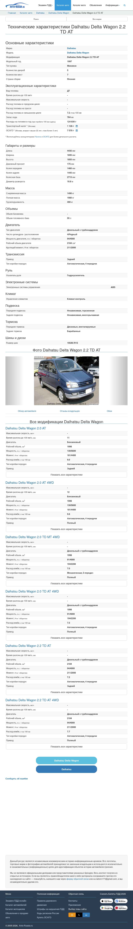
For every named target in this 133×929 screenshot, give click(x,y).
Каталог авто (63, 5)
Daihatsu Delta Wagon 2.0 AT (25, 428)
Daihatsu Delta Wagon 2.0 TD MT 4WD (32, 536)
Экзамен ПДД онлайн (15, 900)
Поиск (36, 19)
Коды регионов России (48, 913)
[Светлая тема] (72, 915)
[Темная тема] (79, 915)
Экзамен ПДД (44, 5)
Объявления (96, 5)
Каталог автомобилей (15, 904)
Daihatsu (40, 12)
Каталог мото (79, 5)
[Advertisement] (66, 817)
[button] (14, 380)
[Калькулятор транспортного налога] (76, 125)
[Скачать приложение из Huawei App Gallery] (121, 908)
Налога (38, 136)
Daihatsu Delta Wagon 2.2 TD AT (28, 645)
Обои (109, 410)
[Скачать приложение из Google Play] (106, 908)
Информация (112, 5)
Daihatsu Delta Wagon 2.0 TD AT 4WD (32, 591)
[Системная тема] (86, 915)
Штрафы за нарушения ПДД (50, 909)
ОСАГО (46, 136)
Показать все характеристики (66, 474)
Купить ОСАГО (44, 917)
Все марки (97, 19)
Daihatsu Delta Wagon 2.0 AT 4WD (29, 482)
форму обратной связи (78, 878)
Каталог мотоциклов (15, 909)
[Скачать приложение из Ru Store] (121, 901)
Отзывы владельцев (70, 410)
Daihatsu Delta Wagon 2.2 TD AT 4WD (32, 700)
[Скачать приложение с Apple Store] (106, 901)
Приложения (74, 904)
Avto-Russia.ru (26, 925)
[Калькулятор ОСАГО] (76, 130)
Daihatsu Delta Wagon (58, 12)
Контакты (72, 900)
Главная (12, 12)
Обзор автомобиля (27, 410)
